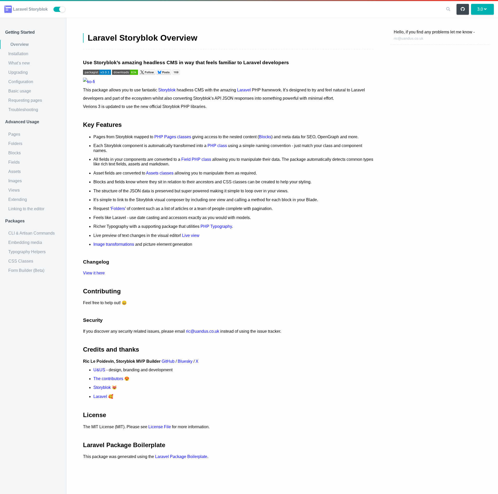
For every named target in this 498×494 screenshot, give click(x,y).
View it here (94, 273)
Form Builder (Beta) (26, 270)
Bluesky (185, 361)
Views (14, 190)
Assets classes (160, 173)
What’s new (19, 63)
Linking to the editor (26, 209)
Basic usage (19, 91)
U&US (99, 370)
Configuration (20, 81)
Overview (19, 44)
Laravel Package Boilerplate (181, 456)
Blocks (14, 153)
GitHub (168, 361)
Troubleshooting (23, 109)
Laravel (244, 90)
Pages (14, 134)
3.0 (480, 9)
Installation (18, 54)
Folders (15, 143)
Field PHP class (196, 159)
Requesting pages (25, 100)
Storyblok (167, 90)
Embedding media (25, 242)
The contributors (108, 378)
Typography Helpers (27, 252)
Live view (190, 235)
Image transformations (113, 244)
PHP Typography (216, 226)
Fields (14, 162)
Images (15, 181)
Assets (14, 171)
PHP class (217, 145)
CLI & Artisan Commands (31, 233)
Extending (17, 199)
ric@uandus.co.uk (408, 38)
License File (159, 427)
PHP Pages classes (172, 137)
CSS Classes (20, 261)
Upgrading (18, 72)
